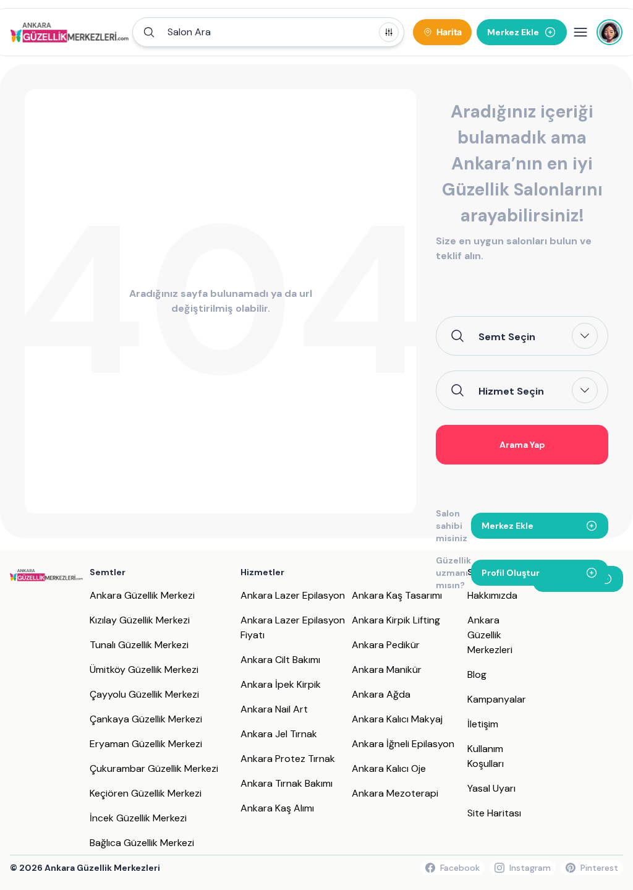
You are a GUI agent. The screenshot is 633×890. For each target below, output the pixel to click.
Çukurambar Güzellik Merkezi (154, 768)
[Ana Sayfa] (70, 32)
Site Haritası (494, 813)
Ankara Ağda (381, 694)
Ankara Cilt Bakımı (280, 659)
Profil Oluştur (511, 572)
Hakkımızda (492, 595)
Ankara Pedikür (386, 644)
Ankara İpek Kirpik (280, 684)
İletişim (482, 723)
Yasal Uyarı (491, 788)
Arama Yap (522, 444)
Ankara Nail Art (274, 709)
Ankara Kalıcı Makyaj (397, 718)
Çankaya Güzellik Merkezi (146, 718)
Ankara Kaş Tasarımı (397, 595)
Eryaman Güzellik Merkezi (146, 743)
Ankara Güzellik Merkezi (142, 595)
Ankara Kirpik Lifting (396, 620)
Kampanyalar (496, 699)
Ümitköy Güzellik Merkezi (144, 669)
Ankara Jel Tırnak (278, 733)
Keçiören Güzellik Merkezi (146, 793)
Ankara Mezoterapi (395, 793)
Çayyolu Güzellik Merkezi (144, 694)
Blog (476, 674)
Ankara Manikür (387, 669)
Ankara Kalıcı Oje (389, 768)
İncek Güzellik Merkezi (138, 817)
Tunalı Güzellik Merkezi (139, 644)
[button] (268, 32)
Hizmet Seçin (511, 391)
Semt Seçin (506, 336)
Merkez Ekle (507, 525)
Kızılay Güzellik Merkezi (140, 620)
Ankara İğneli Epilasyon (403, 743)
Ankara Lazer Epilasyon (292, 595)
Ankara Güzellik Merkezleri (489, 635)
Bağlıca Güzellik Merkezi (142, 842)
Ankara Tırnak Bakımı (286, 783)
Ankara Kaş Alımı (277, 808)
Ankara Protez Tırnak (287, 758)
